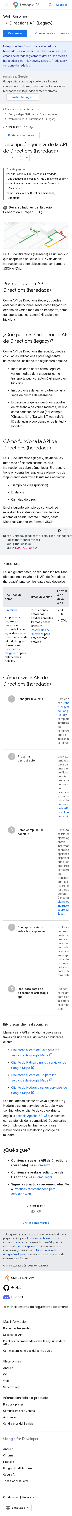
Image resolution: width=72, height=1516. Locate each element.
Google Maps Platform (21, 114)
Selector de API (13, 1334)
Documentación (49, 114)
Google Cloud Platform (17, 1468)
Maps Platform (40, 5)
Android (8, 1368)
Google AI (9, 1474)
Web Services (15, 16)
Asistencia (9, 1417)
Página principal (12, 109)
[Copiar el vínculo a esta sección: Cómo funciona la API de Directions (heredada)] (55, 448)
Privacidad (29, 1497)
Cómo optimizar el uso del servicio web (27, 1350)
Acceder (61, 4)
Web (6, 1380)
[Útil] (26, 127)
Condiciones (11, 1497)
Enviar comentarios (21, 135)
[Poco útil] (32, 127)
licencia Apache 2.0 (29, 1116)
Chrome (8, 1455)
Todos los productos (16, 1481)
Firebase (8, 1461)
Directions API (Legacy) (31, 23)
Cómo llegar (43, 1177)
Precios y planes (13, 1404)
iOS (5, 1374)
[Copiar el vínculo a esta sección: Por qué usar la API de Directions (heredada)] (55, 290)
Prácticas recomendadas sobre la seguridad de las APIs (35, 1343)
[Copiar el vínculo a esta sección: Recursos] (24, 563)
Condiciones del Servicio (18, 1423)
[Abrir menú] (6, 5)
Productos (33, 109)
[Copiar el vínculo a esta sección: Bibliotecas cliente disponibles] (52, 1024)
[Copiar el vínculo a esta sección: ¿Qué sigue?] (34, 1150)
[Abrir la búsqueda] (50, 4)
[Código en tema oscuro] (59, 531)
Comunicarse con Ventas (19, 1410)
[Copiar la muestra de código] (65, 531)
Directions (11, 610)
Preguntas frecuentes (17, 1328)
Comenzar (15, 33)
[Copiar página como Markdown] (20, 157)
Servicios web (12, 1387)
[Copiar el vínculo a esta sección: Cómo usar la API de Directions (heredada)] (55, 684)
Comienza (43, 1165)
